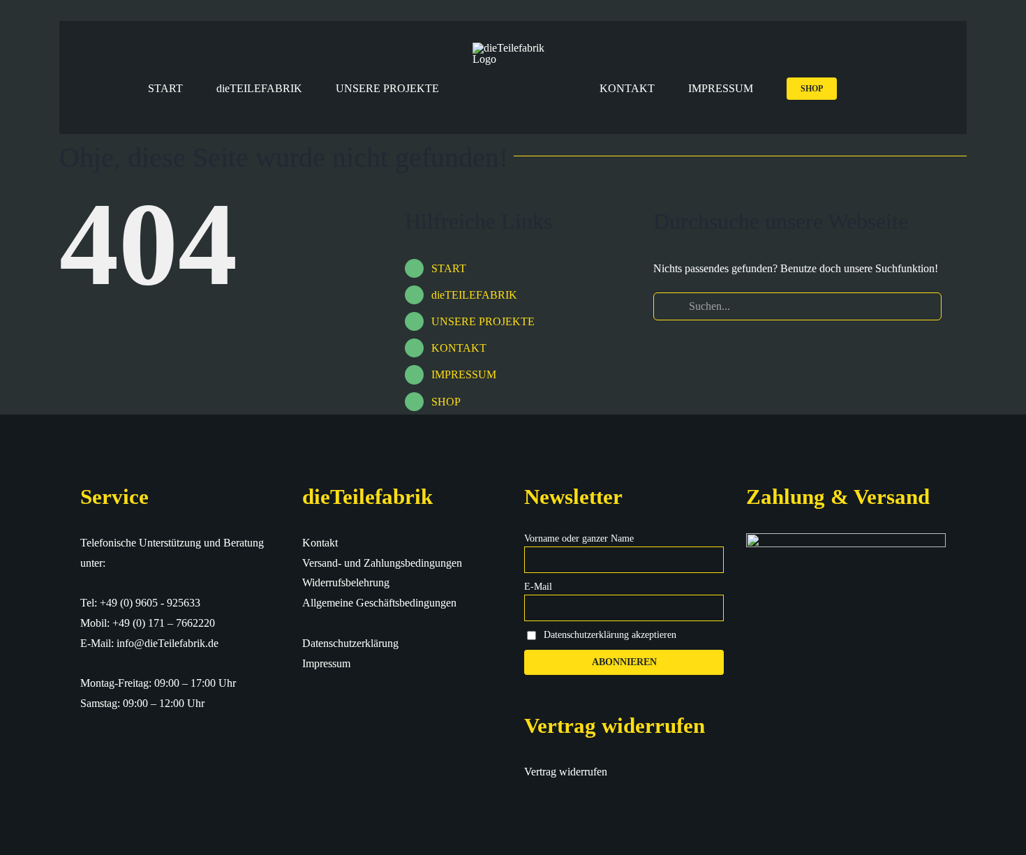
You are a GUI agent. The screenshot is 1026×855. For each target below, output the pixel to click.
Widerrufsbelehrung (345, 582)
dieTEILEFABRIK (474, 295)
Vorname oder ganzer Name (579, 538)
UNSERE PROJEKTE (483, 321)
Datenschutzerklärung (350, 643)
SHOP (446, 402)
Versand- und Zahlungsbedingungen (382, 563)
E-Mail (538, 586)
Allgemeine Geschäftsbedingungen (379, 603)
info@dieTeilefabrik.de (167, 643)
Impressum (326, 663)
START (448, 268)
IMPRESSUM (463, 374)
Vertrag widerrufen (565, 772)
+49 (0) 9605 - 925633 (150, 603)
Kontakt (320, 543)
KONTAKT (458, 348)
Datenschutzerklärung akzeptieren (610, 635)
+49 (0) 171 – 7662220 (163, 623)
